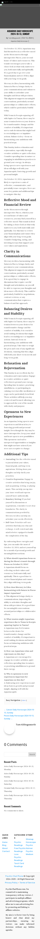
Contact (6, 851)
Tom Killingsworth (14, 38)
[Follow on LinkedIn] (10, 828)
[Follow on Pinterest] (19, 828)
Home (4, 842)
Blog (4, 845)
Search (32, 754)
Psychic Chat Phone (14, 876)
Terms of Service (27, 882)
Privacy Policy (11, 882)
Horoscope (31, 842)
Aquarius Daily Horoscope (19, 41)
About (5, 848)
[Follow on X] (7, 828)
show (24, 700)
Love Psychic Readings (18, 857)
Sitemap (30, 839)
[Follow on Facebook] (3, 828)
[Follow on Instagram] (14, 828)
